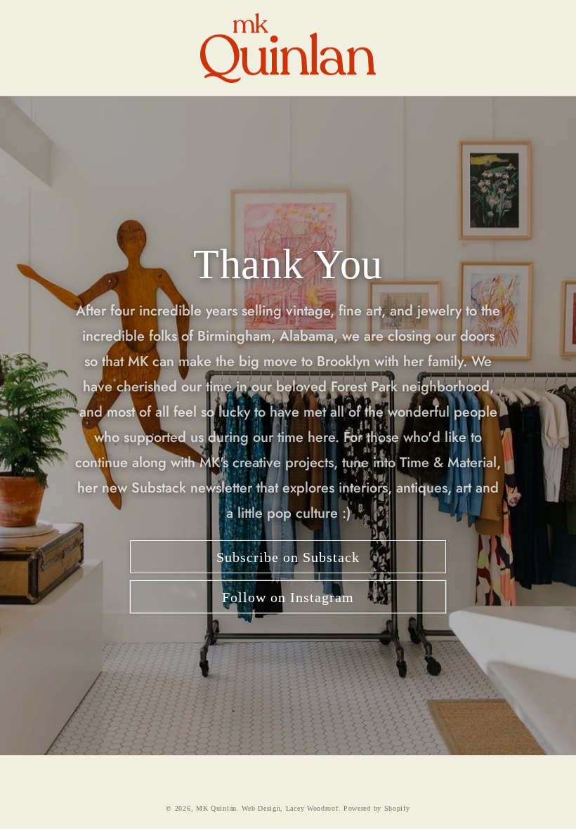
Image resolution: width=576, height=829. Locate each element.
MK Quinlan (216, 808)
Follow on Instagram (288, 597)
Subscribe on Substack (288, 557)
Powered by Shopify (376, 808)
